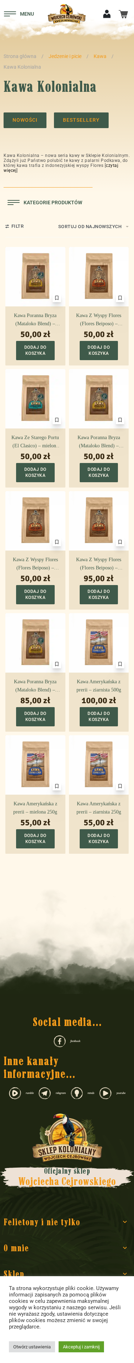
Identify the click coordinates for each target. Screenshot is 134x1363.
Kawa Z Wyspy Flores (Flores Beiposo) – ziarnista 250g (35, 564)
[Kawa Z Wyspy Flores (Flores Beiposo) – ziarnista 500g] (99, 521)
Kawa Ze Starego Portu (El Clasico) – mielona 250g (35, 442)
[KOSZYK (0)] (123, 13)
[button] (35, 350)
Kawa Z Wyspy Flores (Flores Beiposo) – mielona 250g (98, 320)
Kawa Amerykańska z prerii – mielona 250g (35, 807)
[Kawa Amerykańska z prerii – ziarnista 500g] (99, 643)
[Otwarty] (19, 14)
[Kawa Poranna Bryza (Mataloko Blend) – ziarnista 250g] (99, 399)
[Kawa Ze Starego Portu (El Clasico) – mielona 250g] (35, 399)
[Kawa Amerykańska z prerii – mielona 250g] (35, 765)
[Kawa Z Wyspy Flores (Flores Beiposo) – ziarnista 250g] (35, 521)
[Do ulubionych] (57, 298)
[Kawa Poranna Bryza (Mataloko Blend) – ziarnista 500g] (35, 643)
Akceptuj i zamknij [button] (81, 1346)
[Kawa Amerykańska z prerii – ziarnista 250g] (99, 765)
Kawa (100, 56)
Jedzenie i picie (65, 56)
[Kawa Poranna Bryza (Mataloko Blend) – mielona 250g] (35, 277)
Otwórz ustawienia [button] (32, 1346)
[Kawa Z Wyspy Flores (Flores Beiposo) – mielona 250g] (99, 277)
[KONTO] (107, 13)
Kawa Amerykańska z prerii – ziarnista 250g (98, 807)
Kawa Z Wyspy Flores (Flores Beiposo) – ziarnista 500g (98, 564)
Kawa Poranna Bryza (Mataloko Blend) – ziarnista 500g (35, 686)
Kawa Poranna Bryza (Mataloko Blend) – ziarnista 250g (99, 442)
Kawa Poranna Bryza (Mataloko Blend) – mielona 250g (35, 320)
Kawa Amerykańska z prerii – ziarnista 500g (98, 685)
